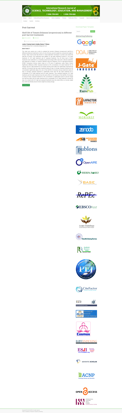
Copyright (81, 18)
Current (31, 21)
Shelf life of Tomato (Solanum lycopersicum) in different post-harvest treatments (47, 33)
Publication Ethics (72, 18)
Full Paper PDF (26, 85)
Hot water (27, 41)
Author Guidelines (56, 18)
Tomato (39, 41)
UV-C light (43, 41)
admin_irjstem (27, 38)
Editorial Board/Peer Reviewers (41, 18)
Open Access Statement (92, 18)
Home (24, 18)
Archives (37, 21)
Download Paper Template (85, 27)
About (30, 18)
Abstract (37, 38)
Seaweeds (36, 41)
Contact (25, 21)
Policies (64, 18)
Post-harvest (32, 41)
